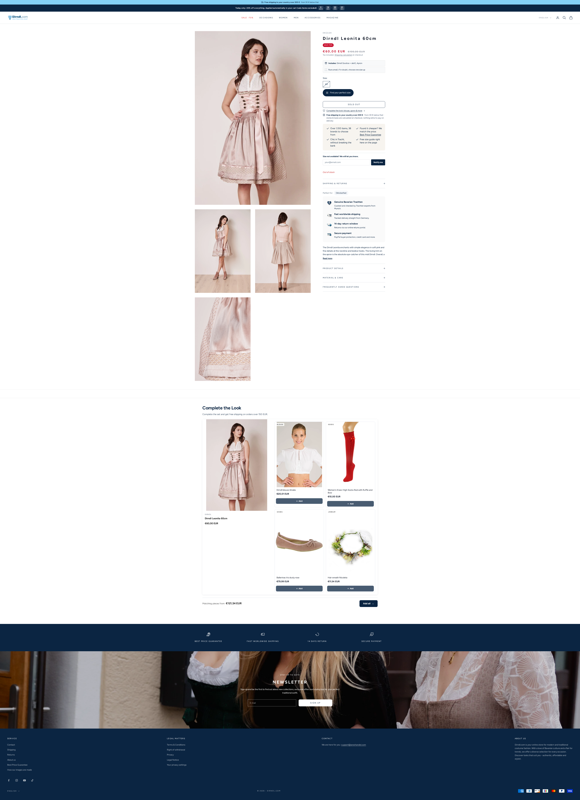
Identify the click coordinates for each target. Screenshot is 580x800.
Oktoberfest (341, 193)
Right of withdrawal (176, 749)
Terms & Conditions (176, 745)
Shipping (11, 749)
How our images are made (19, 770)
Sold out (354, 104)
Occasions (266, 18)
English (543, 18)
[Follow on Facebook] (8, 780)
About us (11, 760)
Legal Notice (173, 760)
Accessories (313, 18)
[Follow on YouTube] (24, 780)
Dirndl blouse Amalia (286, 490)
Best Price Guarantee (370, 134)
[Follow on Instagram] (16, 780)
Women (283, 18)
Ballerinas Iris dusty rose (288, 577)
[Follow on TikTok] (32, 780)
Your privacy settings (177, 765)
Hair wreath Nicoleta (337, 577)
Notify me (378, 162)
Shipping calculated (343, 55)
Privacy (170, 754)
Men (296, 18)
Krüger (327, 33)
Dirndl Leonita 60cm (216, 518)
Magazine (332, 18)
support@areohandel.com (353, 745)
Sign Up (315, 703)
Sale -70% (247, 18)
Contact (11, 745)
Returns (11, 754)
